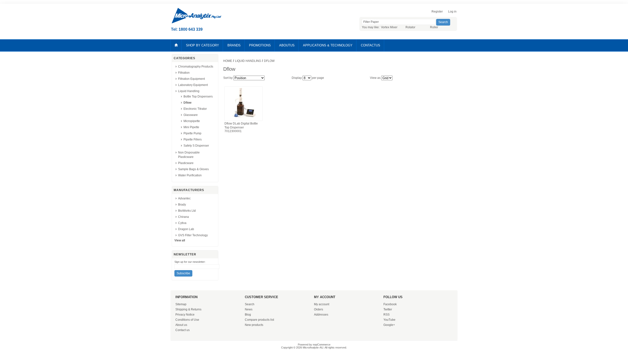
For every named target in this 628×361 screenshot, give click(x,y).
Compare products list (259, 319)
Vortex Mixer (389, 27)
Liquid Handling (188, 91)
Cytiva (182, 223)
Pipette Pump (192, 133)
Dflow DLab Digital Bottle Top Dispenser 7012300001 (241, 127)
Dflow (187, 102)
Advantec (184, 198)
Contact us (182, 330)
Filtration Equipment (191, 79)
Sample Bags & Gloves (193, 169)
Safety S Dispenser (196, 145)
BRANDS (234, 45)
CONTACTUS (370, 45)
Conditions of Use (187, 319)
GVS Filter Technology (193, 235)
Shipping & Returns (188, 309)
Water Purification (190, 175)
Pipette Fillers (192, 139)
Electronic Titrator (195, 109)
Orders (318, 309)
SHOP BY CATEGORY (202, 45)
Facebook (390, 304)
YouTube (389, 319)
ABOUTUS (287, 45)
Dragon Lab (186, 229)
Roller (434, 27)
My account (321, 304)
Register (437, 11)
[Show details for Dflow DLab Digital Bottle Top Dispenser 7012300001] (243, 119)
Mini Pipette (191, 127)
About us (181, 325)
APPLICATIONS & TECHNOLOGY (328, 45)
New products (254, 325)
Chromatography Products (195, 66)
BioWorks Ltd (187, 210)
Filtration (184, 72)
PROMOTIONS (260, 45)
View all (179, 240)
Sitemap (180, 304)
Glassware (190, 115)
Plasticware (186, 163)
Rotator (410, 27)
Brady (182, 204)
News (248, 309)
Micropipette (191, 121)
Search (249, 304)
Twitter (387, 309)
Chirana (183, 217)
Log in (452, 11)
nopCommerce (321, 344)
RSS (386, 314)
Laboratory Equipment (193, 85)
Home (227, 61)
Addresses (321, 314)
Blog (248, 314)
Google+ (389, 325)
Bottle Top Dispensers (198, 96)
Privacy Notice (185, 314)
